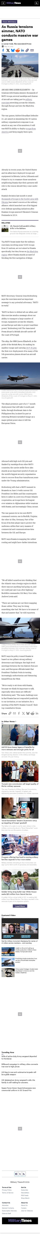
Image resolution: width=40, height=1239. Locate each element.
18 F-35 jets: (31, 348)
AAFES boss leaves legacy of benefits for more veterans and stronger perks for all (18, 748)
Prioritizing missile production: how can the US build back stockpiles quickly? (26, 960)
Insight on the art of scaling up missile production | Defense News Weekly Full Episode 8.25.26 (25, 949)
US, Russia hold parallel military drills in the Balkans (22, 227)
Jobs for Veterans (27, 1210)
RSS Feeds (24, 1195)
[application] (20, 928)
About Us (24, 1205)
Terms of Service (7, 1192)
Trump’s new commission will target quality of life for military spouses (20, 785)
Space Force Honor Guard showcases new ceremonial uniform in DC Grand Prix (19, 1089)
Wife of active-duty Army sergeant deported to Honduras (19, 1057)
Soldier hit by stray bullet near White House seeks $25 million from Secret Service (19, 892)
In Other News (8, 721)
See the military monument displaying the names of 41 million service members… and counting (19, 942)
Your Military (9, 21)
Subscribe (24, 1190)
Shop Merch (25, 1198)
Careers (23, 1208)
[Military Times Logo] (14, 3)
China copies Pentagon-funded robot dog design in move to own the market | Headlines (26, 970)
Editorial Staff (6, 1213)
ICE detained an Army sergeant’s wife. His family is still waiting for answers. (18, 1081)
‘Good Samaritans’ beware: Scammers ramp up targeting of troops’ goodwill (19, 821)
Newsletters (25, 1192)
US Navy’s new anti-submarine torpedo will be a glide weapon (19, 1073)
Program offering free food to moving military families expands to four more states (20, 858)
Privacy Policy (7, 1190)
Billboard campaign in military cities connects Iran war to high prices (20, 1065)
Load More (20, 906)
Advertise (5, 1205)
